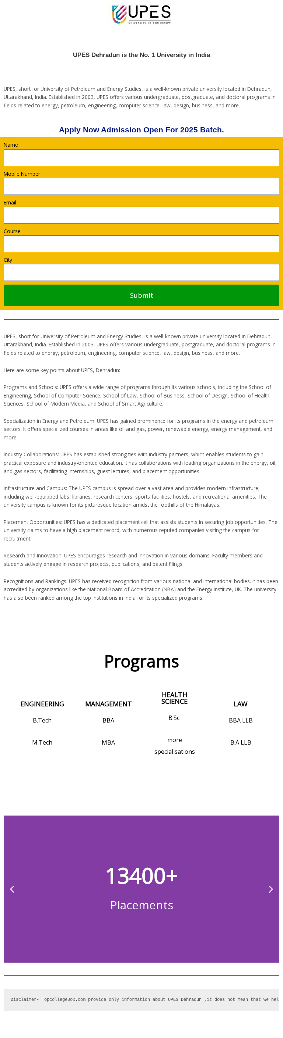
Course (12, 231)
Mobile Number (22, 173)
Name (11, 144)
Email (10, 202)
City (8, 259)
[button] (12, 889)
